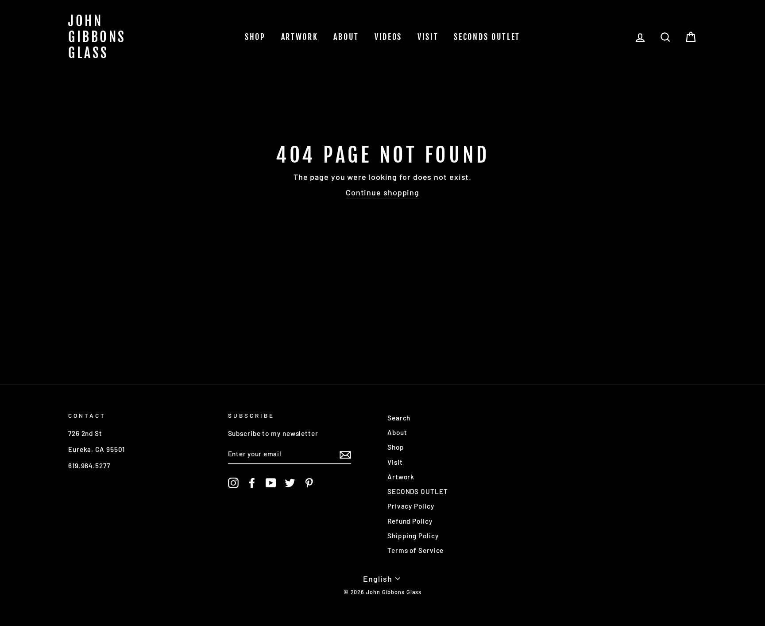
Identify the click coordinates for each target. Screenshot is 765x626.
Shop (255, 37)
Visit (428, 37)
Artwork (299, 37)
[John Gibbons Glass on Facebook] (252, 483)
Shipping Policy (413, 536)
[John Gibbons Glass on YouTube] (271, 483)
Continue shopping (382, 192)
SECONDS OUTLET (487, 37)
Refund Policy (410, 521)
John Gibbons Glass (97, 37)
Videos (388, 37)
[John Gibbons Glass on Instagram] (233, 483)
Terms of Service (415, 550)
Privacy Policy (410, 506)
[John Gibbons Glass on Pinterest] (309, 483)
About (346, 37)
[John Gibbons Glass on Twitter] (290, 483)
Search (398, 418)
